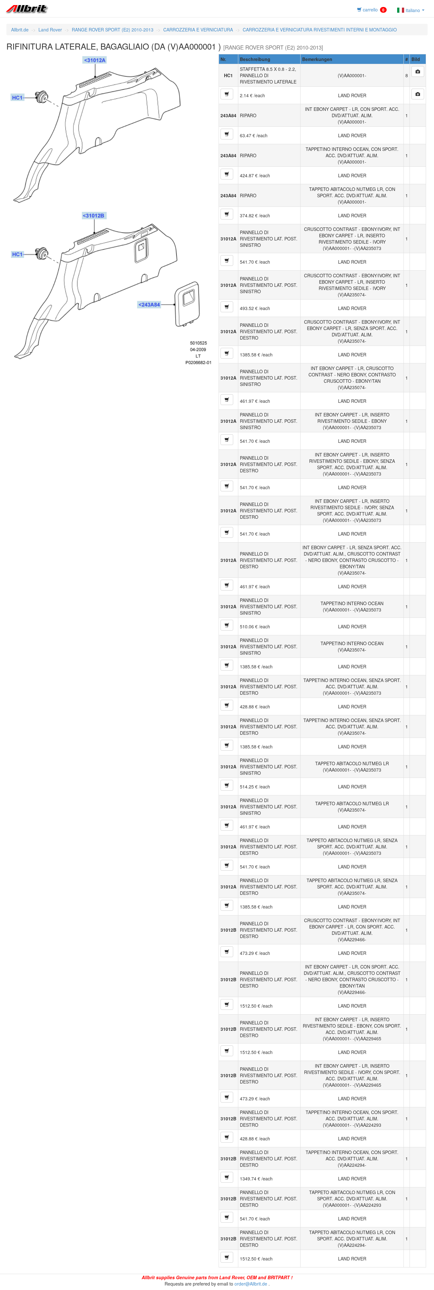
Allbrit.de (20, 29)
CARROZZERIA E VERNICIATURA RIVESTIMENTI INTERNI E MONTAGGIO (320, 29)
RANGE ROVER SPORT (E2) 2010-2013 (112, 29)
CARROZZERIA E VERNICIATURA (198, 29)
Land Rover (50, 29)
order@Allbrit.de (250, 1283)
